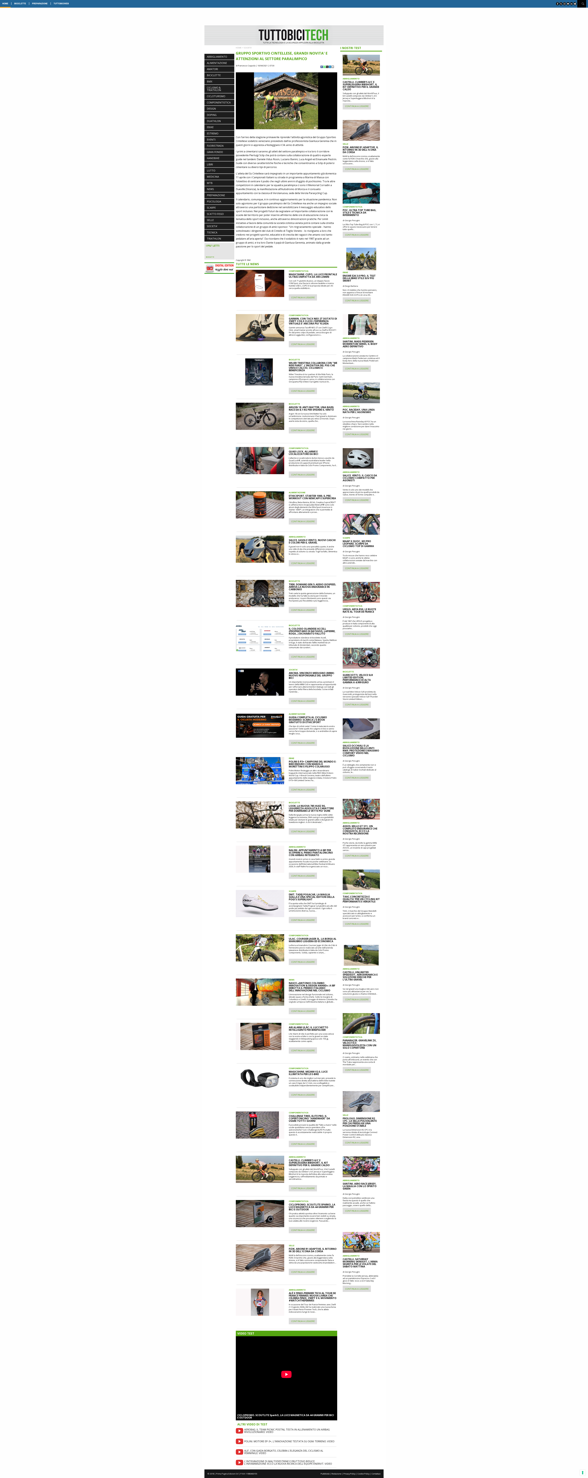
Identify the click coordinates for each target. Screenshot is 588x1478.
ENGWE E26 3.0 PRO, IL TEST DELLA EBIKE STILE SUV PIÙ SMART (359, 278)
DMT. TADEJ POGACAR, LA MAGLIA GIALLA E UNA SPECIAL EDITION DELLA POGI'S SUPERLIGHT (311, 897)
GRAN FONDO (215, 152)
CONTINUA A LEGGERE (303, 297)
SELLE (210, 220)
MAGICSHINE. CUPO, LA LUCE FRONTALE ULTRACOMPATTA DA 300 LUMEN (313, 275)
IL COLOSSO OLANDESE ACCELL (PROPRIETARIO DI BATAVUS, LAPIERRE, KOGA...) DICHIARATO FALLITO (312, 631)
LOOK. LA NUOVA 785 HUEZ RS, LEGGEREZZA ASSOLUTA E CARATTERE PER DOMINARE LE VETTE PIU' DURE (311, 808)
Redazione (336, 1473)
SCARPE (211, 207)
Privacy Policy (349, 1473)
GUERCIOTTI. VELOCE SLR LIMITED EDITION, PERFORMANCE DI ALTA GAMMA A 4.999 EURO (358, 678)
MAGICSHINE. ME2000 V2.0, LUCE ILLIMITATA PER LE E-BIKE (308, 1073)
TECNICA (212, 232)
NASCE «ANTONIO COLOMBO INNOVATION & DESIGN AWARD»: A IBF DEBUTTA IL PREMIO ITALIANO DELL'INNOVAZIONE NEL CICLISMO (312, 986)
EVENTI (211, 139)
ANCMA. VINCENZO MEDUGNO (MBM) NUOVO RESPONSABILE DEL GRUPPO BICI (311, 675)
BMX (209, 81)
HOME (5, 3)
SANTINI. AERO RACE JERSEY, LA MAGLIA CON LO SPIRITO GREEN (360, 1186)
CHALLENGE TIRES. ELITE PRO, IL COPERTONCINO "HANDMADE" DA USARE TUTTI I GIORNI (309, 1118)
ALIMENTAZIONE (217, 63)
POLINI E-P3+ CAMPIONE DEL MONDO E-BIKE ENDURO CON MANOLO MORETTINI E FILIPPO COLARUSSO (312, 764)
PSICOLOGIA (214, 201)
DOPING (212, 115)
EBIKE (210, 127)
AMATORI (212, 69)
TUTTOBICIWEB (61, 3)
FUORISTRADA (215, 145)
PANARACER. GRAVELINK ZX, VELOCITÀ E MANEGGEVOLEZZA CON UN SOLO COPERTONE (360, 1044)
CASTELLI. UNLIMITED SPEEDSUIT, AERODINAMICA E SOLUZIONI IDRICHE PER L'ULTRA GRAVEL (360, 976)
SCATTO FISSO (215, 214)
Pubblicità (325, 1473)
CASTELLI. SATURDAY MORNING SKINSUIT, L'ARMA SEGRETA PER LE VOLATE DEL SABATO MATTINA (360, 1262)
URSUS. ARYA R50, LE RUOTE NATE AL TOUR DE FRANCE (359, 610)
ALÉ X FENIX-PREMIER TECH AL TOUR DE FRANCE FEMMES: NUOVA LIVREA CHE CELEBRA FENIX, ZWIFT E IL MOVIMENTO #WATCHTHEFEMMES (312, 1296)
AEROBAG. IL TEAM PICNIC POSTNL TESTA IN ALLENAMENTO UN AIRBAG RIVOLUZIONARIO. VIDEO (287, 1431)
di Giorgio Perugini (351, 220)
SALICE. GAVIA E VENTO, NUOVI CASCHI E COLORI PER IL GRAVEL (312, 541)
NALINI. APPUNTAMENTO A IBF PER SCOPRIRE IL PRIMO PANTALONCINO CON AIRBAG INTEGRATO (311, 853)
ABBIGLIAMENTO (217, 56)
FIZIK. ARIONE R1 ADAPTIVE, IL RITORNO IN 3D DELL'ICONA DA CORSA (313, 1250)
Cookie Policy (363, 1473)
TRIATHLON (214, 238)
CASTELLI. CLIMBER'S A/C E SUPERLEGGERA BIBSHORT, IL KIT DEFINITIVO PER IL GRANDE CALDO (309, 1163)
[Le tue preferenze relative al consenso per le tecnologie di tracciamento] (583, 1473)
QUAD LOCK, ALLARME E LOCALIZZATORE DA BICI (303, 453)
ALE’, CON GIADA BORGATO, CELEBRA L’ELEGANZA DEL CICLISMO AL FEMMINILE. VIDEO (283, 1452)
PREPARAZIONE (40, 3)
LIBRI (210, 164)
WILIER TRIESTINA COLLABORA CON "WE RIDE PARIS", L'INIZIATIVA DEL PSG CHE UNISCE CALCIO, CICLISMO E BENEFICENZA (313, 366)
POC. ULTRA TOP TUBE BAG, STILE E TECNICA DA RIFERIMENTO (359, 212)
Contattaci (376, 1473)
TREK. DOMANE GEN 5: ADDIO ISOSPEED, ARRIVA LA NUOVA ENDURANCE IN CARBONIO (312, 587)
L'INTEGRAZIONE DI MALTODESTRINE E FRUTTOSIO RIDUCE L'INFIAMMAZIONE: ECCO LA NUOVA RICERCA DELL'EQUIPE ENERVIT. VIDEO (288, 1462)
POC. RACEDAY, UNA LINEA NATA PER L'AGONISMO (359, 411)
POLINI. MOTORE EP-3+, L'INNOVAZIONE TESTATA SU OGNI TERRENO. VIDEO (289, 1441)
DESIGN (211, 108)
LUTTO (211, 170)
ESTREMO (212, 133)
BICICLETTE (20, 3)
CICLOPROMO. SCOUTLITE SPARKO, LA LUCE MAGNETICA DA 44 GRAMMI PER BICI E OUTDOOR (312, 1207)
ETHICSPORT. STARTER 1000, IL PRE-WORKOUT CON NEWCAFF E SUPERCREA (312, 497)
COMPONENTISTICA (219, 102)
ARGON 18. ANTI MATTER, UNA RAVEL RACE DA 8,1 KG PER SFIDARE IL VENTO (311, 408)
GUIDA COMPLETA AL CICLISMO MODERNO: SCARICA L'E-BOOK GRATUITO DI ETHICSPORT (308, 720)
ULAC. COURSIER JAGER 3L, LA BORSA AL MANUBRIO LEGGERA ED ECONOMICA (312, 940)
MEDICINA (213, 176)
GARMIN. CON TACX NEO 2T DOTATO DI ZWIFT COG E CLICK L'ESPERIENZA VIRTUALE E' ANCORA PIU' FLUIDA (313, 321)
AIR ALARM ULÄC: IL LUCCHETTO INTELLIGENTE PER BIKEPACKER (308, 1029)
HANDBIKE (213, 158)
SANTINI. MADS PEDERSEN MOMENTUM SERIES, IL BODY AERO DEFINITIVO (360, 344)
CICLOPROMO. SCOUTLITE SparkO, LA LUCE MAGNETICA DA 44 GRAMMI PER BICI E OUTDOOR (285, 1416)
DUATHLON (214, 121)
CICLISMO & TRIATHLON (214, 89)
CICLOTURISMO (216, 96)
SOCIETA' (212, 226)
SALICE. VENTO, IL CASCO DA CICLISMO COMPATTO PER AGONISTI (360, 478)
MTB (210, 183)
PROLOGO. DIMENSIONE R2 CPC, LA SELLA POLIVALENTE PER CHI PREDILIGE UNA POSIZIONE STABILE (360, 1122)
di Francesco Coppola (245, 65)
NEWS (210, 189)
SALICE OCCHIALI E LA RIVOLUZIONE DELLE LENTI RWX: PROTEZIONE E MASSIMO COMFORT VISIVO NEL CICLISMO (361, 750)
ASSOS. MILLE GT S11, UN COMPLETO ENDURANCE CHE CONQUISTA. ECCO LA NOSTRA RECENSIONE (360, 829)
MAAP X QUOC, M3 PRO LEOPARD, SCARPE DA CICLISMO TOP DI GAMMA (358, 544)
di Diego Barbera (350, 286)
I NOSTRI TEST (350, 48)
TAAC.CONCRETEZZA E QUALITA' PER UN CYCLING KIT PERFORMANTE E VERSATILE (361, 899)
